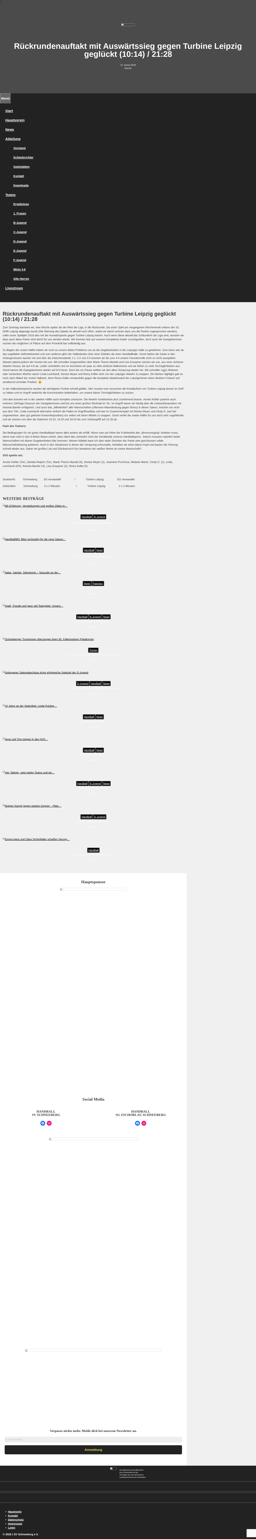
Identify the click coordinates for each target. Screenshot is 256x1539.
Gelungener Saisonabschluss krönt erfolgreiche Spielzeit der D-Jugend (93, 688)
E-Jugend (19, 250)
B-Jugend (20, 222)
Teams (10, 195)
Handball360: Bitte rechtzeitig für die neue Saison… (93, 556)
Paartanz (97, 583)
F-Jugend (19, 260)
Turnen (93, 650)
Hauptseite (15, 1511)
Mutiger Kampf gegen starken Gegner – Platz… (93, 821)
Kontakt (18, 176)
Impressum (15, 1523)
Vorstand (19, 148)
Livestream (14, 288)
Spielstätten (21, 166)
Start (9, 111)
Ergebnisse (21, 204)
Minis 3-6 (19, 269)
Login (11, 1527)
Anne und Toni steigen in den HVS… (93, 755)
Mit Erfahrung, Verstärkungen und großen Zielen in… (93, 523)
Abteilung (13, 139)
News (9, 129)
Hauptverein (15, 120)
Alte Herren (21, 278)
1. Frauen (19, 213)
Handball (86, 516)
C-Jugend (20, 232)
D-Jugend (20, 241)
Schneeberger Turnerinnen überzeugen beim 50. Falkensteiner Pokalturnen (93, 655)
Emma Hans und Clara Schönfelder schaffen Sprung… (93, 855)
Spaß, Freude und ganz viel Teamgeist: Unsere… (93, 621)
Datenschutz (16, 1519)
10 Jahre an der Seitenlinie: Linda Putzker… (93, 721)
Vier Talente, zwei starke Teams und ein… (93, 788)
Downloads (21, 185)
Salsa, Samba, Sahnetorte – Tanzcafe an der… (93, 588)
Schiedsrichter (23, 157)
